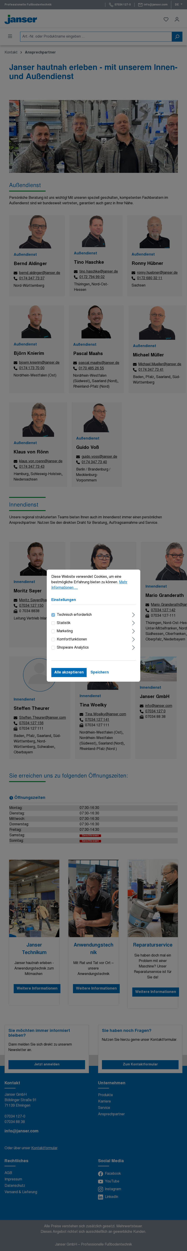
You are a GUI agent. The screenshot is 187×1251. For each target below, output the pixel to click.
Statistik (63, 623)
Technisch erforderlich (74, 615)
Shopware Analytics (73, 648)
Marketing (65, 631)
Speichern (100, 672)
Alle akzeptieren (69, 672)
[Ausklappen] (133, 614)
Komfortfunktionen (72, 639)
